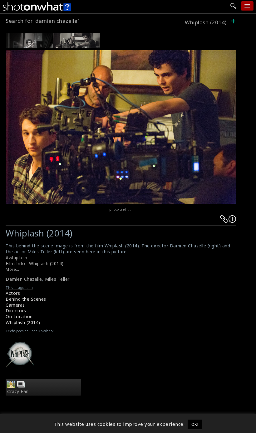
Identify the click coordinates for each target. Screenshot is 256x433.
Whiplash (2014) (206, 22)
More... (12, 269)
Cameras (15, 305)
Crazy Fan (18, 391)
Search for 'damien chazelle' (42, 20)
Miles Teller (57, 279)
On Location (19, 316)
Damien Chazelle (24, 279)
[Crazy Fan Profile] (11, 386)
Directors (16, 311)
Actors (13, 293)
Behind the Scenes (26, 299)
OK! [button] (195, 424)
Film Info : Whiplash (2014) (35, 263)
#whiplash (16, 257)
